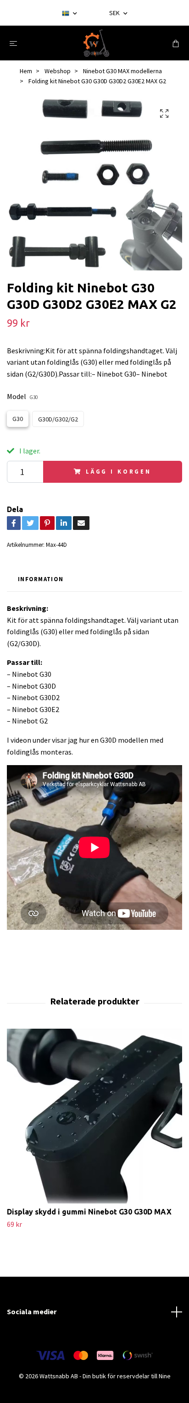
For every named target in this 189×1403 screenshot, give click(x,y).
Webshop (57, 71)
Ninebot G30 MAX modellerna (122, 71)
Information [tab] (40, 579)
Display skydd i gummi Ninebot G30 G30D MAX (89, 1212)
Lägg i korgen (118, 471)
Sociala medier (31, 1311)
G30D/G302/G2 (58, 419)
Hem (26, 71)
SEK (115, 13)
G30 (17, 419)
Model (22, 396)
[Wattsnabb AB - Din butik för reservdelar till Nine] (96, 43)
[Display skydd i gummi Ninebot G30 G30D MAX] (94, 1116)
